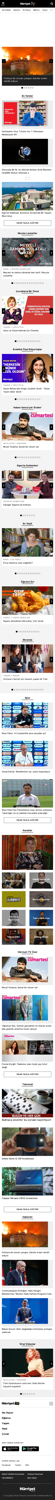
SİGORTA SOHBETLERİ (13, 501)
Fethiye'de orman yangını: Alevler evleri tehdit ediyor (25, 79)
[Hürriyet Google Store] (30, 1449)
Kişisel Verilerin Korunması (13, 1474)
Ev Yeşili (27, 524)
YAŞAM (6, 327)
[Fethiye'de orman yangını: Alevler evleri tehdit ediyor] (27, 61)
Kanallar (27, 830)
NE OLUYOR (8, 443)
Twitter (18, 1465)
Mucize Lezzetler (27, 233)
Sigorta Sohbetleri (27, 466)
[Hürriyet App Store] (10, 1449)
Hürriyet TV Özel (27, 952)
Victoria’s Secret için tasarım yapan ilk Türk (25, 679)
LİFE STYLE (18, 327)
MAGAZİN (21, 443)
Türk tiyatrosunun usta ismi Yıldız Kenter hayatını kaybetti (24, 1385)
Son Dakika (6, 10)
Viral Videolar (27, 1344)
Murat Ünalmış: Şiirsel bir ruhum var (21, 447)
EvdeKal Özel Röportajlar (27, 349)
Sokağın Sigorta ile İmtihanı (17, 505)
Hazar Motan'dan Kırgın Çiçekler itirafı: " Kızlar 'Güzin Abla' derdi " (26, 390)
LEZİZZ (6, 618)
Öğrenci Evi (27, 582)
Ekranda (27, 640)
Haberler (16, 10)
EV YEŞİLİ (16, 559)
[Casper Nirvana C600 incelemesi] (27, 1195)
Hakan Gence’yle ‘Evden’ (27, 408)
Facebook (6, 1465)
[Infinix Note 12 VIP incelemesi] (27, 1155)
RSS (27, 1465)
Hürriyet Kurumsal (35, 1474)
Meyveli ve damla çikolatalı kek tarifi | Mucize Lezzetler (26, 274)
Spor (27, 698)
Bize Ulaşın (32, 1478)
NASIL (6, 269)
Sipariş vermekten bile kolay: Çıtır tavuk (23, 621)
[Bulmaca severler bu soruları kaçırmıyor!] (27, 1117)
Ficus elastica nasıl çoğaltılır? (18, 563)
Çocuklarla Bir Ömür (27, 291)
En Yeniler (27, 96)
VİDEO (27, 4)
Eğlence (36, 10)
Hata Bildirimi (7, 1478)
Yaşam (45, 10)
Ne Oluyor (27, 10)
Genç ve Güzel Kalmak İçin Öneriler (21, 331)
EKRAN (16, 676)
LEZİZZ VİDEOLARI (21, 618)
